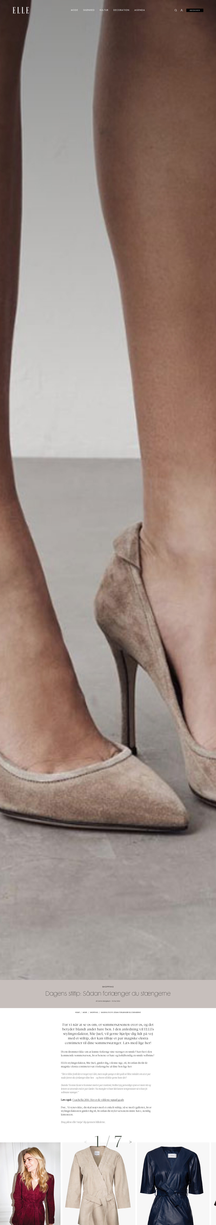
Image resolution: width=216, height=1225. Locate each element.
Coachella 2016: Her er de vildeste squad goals (98, 1100)
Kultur (104, 10)
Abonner (195, 10)
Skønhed (89, 10)
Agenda (139, 10)
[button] (130, 1141)
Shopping (108, 987)
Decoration (121, 10)
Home (77, 1012)
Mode (74, 10)
